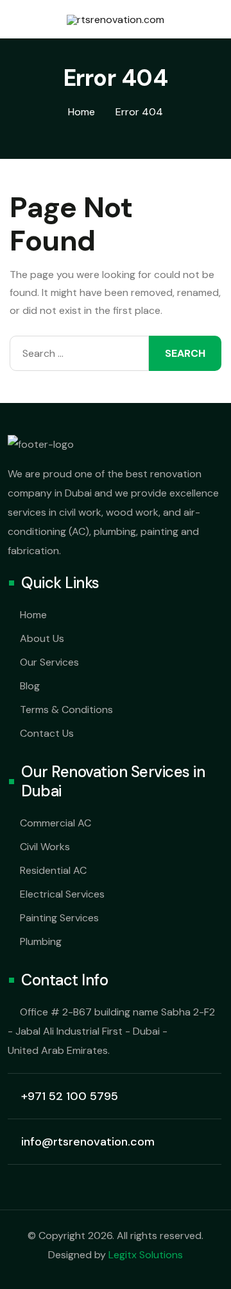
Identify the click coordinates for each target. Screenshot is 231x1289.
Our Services (49, 662)
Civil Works (45, 846)
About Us (42, 638)
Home (33, 614)
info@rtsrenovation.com (88, 1141)
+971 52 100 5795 (69, 1096)
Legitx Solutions (145, 1254)
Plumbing (41, 941)
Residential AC (53, 870)
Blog (30, 686)
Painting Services (59, 917)
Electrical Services (62, 894)
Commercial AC (55, 823)
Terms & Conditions (66, 709)
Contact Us (47, 733)
